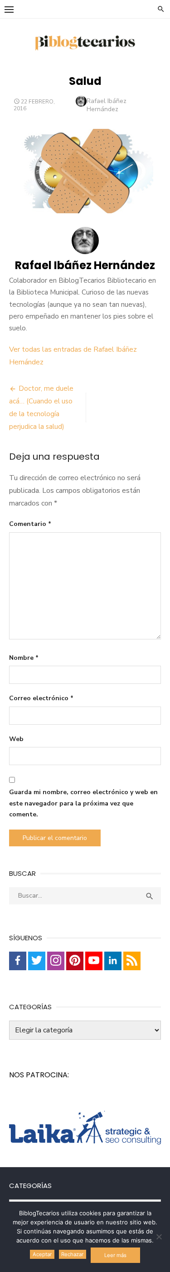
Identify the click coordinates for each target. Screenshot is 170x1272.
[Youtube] (93, 961)
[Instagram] (55, 961)
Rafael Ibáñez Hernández (106, 105)
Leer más (115, 1255)
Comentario (30, 524)
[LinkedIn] (112, 961)
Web (16, 739)
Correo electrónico (41, 698)
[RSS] (132, 961)
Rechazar (72, 1254)
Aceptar (42, 1254)
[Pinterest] (74, 961)
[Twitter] (36, 961)
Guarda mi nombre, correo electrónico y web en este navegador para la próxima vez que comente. (83, 803)
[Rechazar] (158, 1236)
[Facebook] (17, 961)
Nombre (24, 657)
